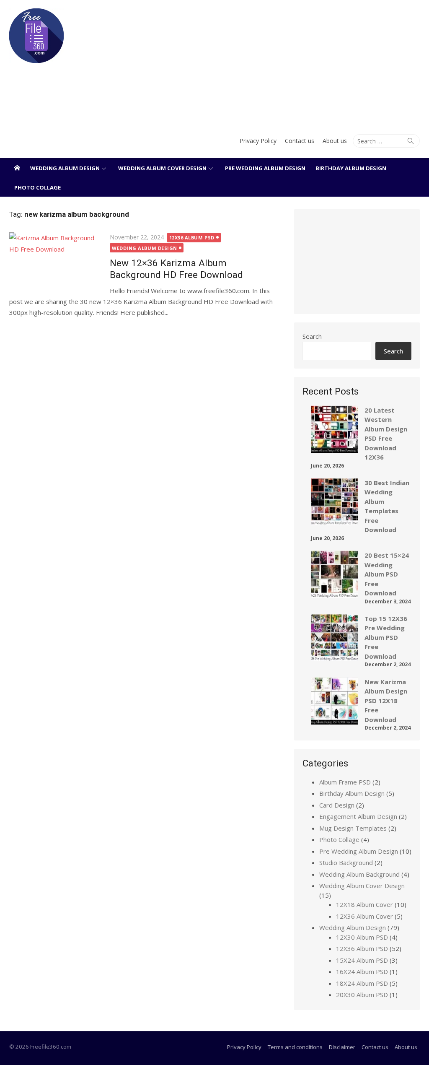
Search (312, 336)
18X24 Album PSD (362, 983)
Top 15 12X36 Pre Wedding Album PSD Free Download (385, 637)
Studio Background (346, 862)
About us (335, 141)
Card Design (336, 805)
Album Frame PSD (345, 782)
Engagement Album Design (358, 816)
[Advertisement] (284, 63)
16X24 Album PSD (362, 971)
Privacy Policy (258, 141)
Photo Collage (37, 187)
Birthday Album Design (350, 168)
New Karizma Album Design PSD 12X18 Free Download (385, 701)
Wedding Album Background (359, 874)
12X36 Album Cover (364, 916)
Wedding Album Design (65, 168)
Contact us (299, 141)
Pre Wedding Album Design (265, 168)
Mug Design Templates (353, 828)
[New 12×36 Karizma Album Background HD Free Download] (55, 262)
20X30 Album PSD (362, 994)
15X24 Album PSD (362, 960)
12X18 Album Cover (364, 904)
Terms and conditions (295, 1047)
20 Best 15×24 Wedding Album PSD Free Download (386, 574)
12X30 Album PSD (362, 937)
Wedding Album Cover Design (162, 168)
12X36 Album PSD (191, 237)
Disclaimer (342, 1047)
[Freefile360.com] (17, 167)
